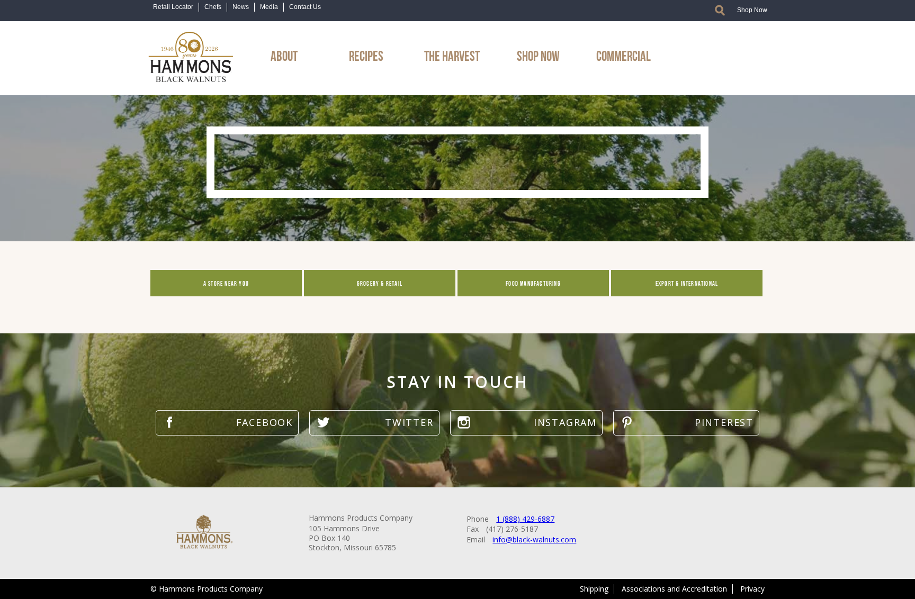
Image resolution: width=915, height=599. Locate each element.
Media (269, 7)
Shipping (594, 589)
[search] (719, 10)
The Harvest (452, 54)
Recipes (366, 54)
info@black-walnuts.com (534, 539)
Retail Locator (173, 7)
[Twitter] (374, 422)
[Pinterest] (686, 422)
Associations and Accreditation (674, 589)
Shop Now (752, 10)
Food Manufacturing (533, 283)
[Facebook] (227, 422)
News (240, 7)
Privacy (752, 589)
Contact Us (305, 7)
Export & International (687, 283)
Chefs (212, 7)
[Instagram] (526, 422)
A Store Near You (226, 283)
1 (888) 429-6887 (525, 519)
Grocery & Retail (379, 283)
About (284, 54)
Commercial (623, 54)
